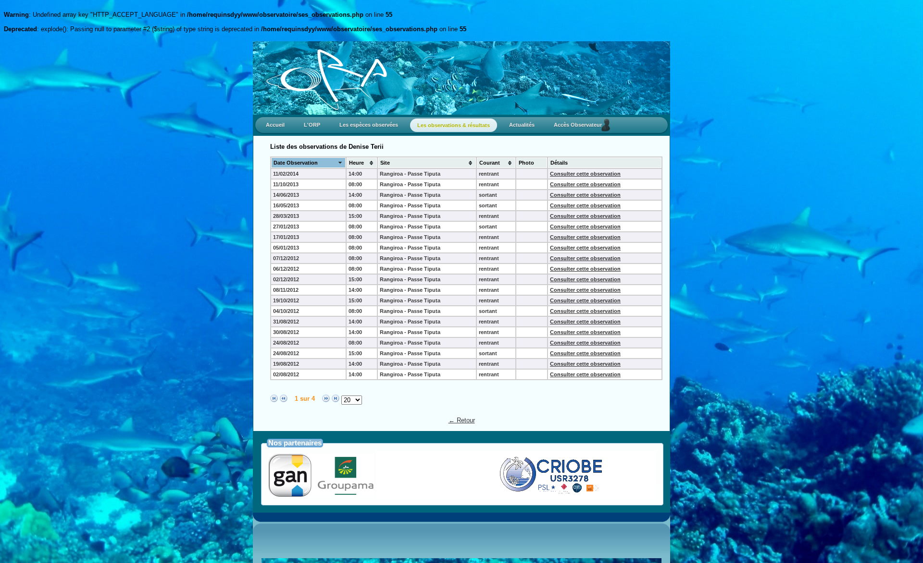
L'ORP (312, 125)
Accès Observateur (580, 125)
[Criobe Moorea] (522, 493)
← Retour (462, 420)
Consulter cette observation (585, 174)
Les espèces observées (368, 125)
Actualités (522, 125)
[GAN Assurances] (321, 494)
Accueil (275, 125)
